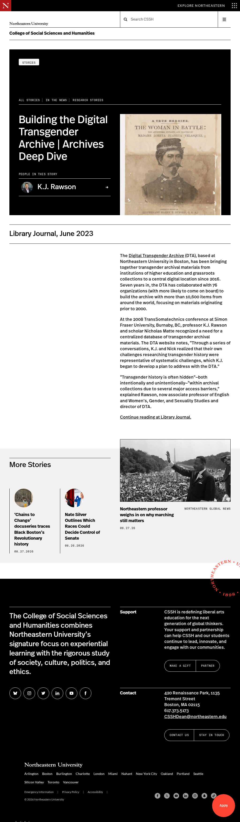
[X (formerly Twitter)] (167, 796)
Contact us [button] (179, 735)
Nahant (126, 774)
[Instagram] (195, 796)
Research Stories (88, 100)
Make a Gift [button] (180, 665)
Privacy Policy (70, 792)
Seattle (198, 774)
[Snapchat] (204, 796)
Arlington (31, 774)
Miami (113, 774)
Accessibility (95, 792)
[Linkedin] (185, 796)
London (99, 774)
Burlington (64, 774)
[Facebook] (157, 796)
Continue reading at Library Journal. (155, 417)
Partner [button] (207, 665)
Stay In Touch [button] (211, 735)
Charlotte (83, 774)
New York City (146, 774)
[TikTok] (214, 796)
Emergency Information (39, 792)
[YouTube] (176, 796)
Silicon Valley (34, 782)
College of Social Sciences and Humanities (52, 33)
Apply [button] (224, 805)
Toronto (53, 782)
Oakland (167, 774)
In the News (56, 100)
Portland (183, 774)
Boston (47, 774)
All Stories (29, 100)
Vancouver (71, 782)
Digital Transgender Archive (156, 256)
